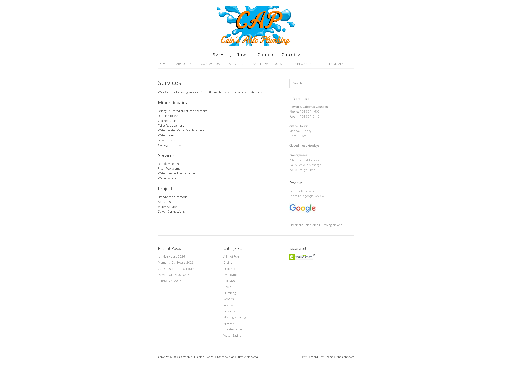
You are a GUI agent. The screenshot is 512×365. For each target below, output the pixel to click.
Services (236, 64)
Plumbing (229, 293)
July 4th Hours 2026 (171, 256)
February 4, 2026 (169, 281)
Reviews (229, 305)
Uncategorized (233, 329)
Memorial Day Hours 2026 (176, 262)
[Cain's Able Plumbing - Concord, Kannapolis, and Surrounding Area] (256, 44)
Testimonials (333, 64)
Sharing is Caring (234, 317)
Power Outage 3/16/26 (173, 275)
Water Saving (232, 335)
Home (162, 64)
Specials (229, 323)
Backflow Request (268, 64)
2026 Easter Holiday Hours (176, 269)
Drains (227, 262)
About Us (184, 64)
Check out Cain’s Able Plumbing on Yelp (315, 225)
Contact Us (210, 64)
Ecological (229, 269)
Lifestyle (306, 357)
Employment (303, 64)
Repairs (228, 299)
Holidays (229, 281)
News (227, 287)
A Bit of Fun (231, 256)
